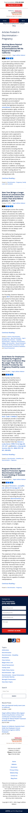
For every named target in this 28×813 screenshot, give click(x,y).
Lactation (10, 184)
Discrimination (16, 336)
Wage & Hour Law (7, 662)
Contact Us (14, 775)
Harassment (16, 344)
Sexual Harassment (9, 348)
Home (4, 21)
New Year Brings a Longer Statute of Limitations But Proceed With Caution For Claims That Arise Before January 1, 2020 (13, 196)
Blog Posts (14, 778)
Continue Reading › (8, 178)
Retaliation (22, 346)
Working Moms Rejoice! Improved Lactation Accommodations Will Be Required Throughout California (12, 48)
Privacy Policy (14, 770)
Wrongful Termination (9, 679)
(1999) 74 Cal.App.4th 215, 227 (13, 444)
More (23, 21)
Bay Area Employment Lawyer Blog (14, 13)
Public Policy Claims (8, 670)
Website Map (14, 773)
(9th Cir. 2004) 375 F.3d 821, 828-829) (14, 448)
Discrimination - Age (7, 338)
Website (14, 764)
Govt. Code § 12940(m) (9, 416)
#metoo (9, 336)
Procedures (16, 346)
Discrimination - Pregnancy (14, 182)
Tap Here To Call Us (14, 5)
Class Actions (6, 660)
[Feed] (18, 640)
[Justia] (14, 640)
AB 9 (8, 297)
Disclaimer (14, 767)
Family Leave (6, 667)
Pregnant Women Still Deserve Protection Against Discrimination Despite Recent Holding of (13, 472)
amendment (6, 107)
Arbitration (5, 650)
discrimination (16, 498)
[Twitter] (10, 640)
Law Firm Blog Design (14, 811)
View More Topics (7, 682)
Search (14, 696)
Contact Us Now (14, 631)
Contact (14, 21)
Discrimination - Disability (14, 340)
